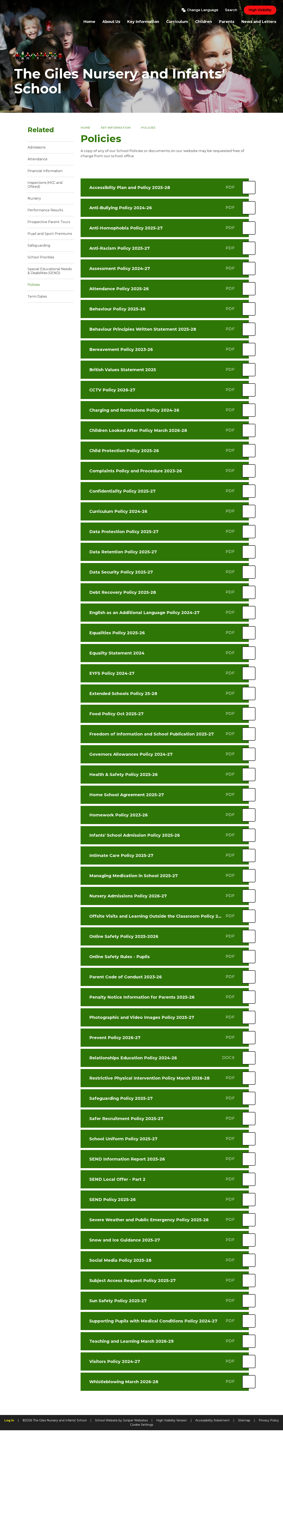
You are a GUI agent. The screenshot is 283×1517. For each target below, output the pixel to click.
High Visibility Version (171, 1420)
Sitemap (244, 1420)
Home (85, 127)
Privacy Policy (269, 1420)
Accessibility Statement (212, 1420)
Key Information (116, 127)
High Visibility (260, 10)
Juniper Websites (135, 1420)
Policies (148, 127)
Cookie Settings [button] (141, 1425)
